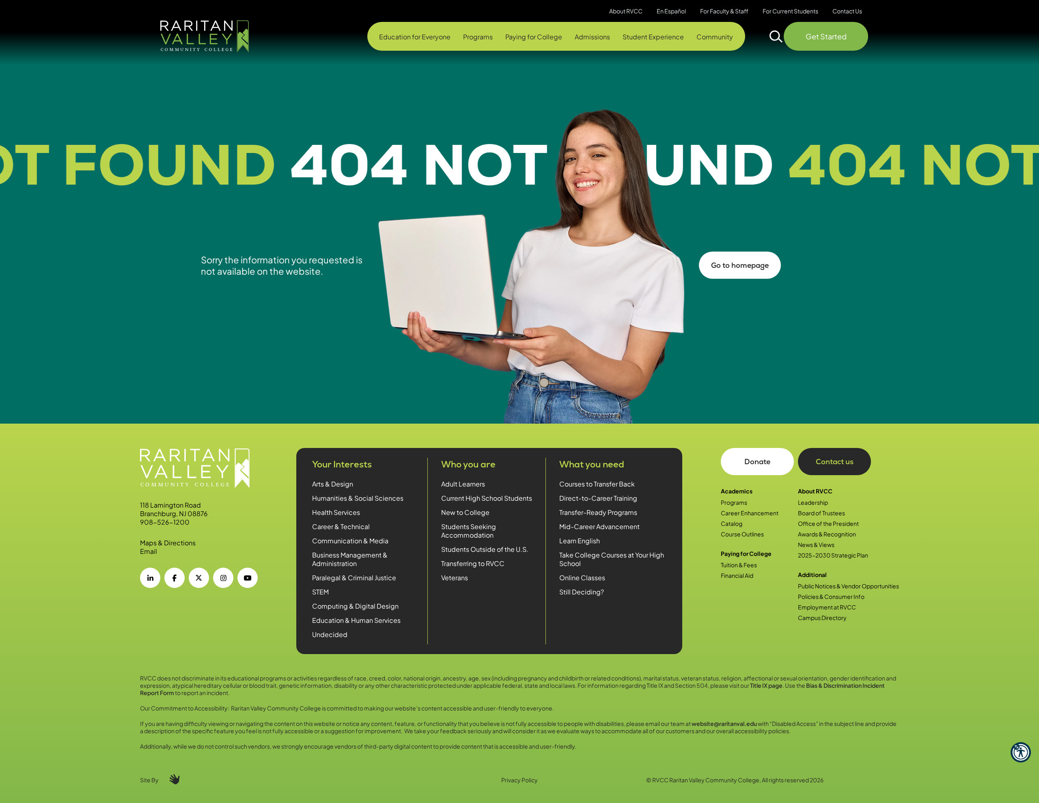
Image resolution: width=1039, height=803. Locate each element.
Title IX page (766, 685)
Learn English (579, 540)
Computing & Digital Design (355, 606)
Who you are (468, 464)
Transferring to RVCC (472, 563)
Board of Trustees (821, 513)
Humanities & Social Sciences (357, 498)
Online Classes (582, 577)
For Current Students (790, 11)
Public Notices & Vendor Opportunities (848, 586)
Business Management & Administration (350, 559)
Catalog (731, 523)
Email (148, 551)
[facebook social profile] (174, 578)
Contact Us (847, 11)
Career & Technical (341, 526)
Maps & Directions (168, 542)
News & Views (816, 544)
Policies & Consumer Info (831, 596)
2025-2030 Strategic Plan (833, 555)
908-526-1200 (165, 522)
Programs (734, 502)
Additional (812, 574)
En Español (671, 11)
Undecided (329, 634)
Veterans (454, 577)
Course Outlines (742, 534)
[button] (1021, 752)
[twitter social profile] (199, 578)
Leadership (813, 502)
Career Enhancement (749, 513)
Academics (736, 491)
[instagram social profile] (223, 578)
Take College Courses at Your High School (611, 559)
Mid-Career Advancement (599, 526)
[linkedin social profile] (150, 578)
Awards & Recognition (827, 534)
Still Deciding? (581, 592)
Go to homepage (740, 265)
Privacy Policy (519, 780)
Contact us (835, 461)
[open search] (776, 36)
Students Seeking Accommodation (468, 530)
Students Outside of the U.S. (484, 549)
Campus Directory (822, 617)
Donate (757, 461)
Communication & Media (350, 540)
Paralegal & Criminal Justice (354, 577)
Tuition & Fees (739, 565)
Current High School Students (486, 498)
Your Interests (342, 464)
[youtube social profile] (247, 578)
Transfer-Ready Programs (598, 512)
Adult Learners (463, 484)
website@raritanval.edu (724, 723)
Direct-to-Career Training (598, 498)
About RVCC (815, 491)
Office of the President (828, 523)
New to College (465, 512)
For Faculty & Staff (724, 11)
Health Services (336, 512)
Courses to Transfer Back (597, 484)
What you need (591, 464)
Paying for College (746, 553)
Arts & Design (332, 484)
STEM (320, 592)
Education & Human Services (356, 620)
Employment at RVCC (827, 607)
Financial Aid (737, 575)
